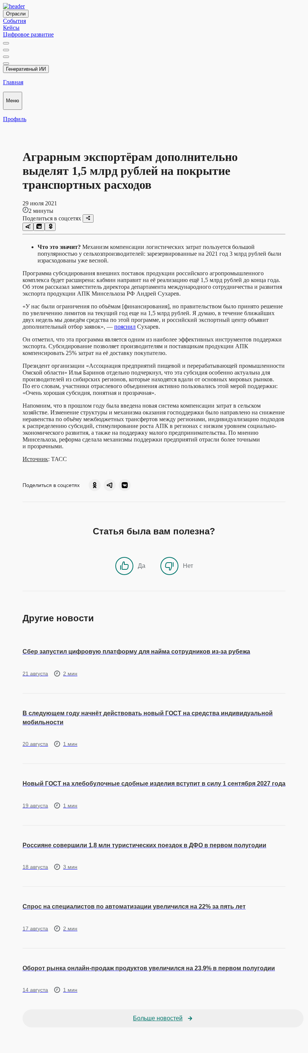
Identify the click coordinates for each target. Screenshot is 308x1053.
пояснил (125, 326)
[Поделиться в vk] (38, 227)
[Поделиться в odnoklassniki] (50, 227)
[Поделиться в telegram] (28, 227)
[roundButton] (95, 485)
